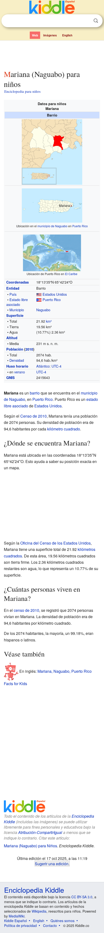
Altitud (11, 337)
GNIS (10, 377)
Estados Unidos (55, 294)
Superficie (14, 315)
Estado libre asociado (17, 302)
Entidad (12, 288)
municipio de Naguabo (52, 226)
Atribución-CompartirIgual (40, 832)
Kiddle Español (15, 920)
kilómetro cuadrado (63, 429)
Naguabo (43, 309)
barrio (35, 393)
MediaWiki (16, 916)
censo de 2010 (26, 610)
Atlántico (43, 366)
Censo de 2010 (33, 416)
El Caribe (71, 274)
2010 (29, 349)
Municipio (16, 309)
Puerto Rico (80, 226)
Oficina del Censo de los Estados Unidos (55, 543)
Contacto (50, 925)
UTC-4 (56, 366)
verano (19, 371)
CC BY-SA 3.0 (81, 896)
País (12, 294)
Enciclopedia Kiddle (34, 890)
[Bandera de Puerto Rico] (39, 299)
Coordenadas (17, 282)
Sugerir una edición (51, 863)
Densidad (16, 360)
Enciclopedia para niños (22, 91)
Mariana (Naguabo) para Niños (30, 846)
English (67, 35)
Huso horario (17, 366)
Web (35, 35)
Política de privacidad (20, 925)
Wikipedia (39, 911)
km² (49, 321)
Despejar (86, 21)
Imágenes (50, 35)
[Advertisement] (52, 54)
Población (14, 349)
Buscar (96, 20)
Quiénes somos (62, 920)
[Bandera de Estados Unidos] (39, 294)
